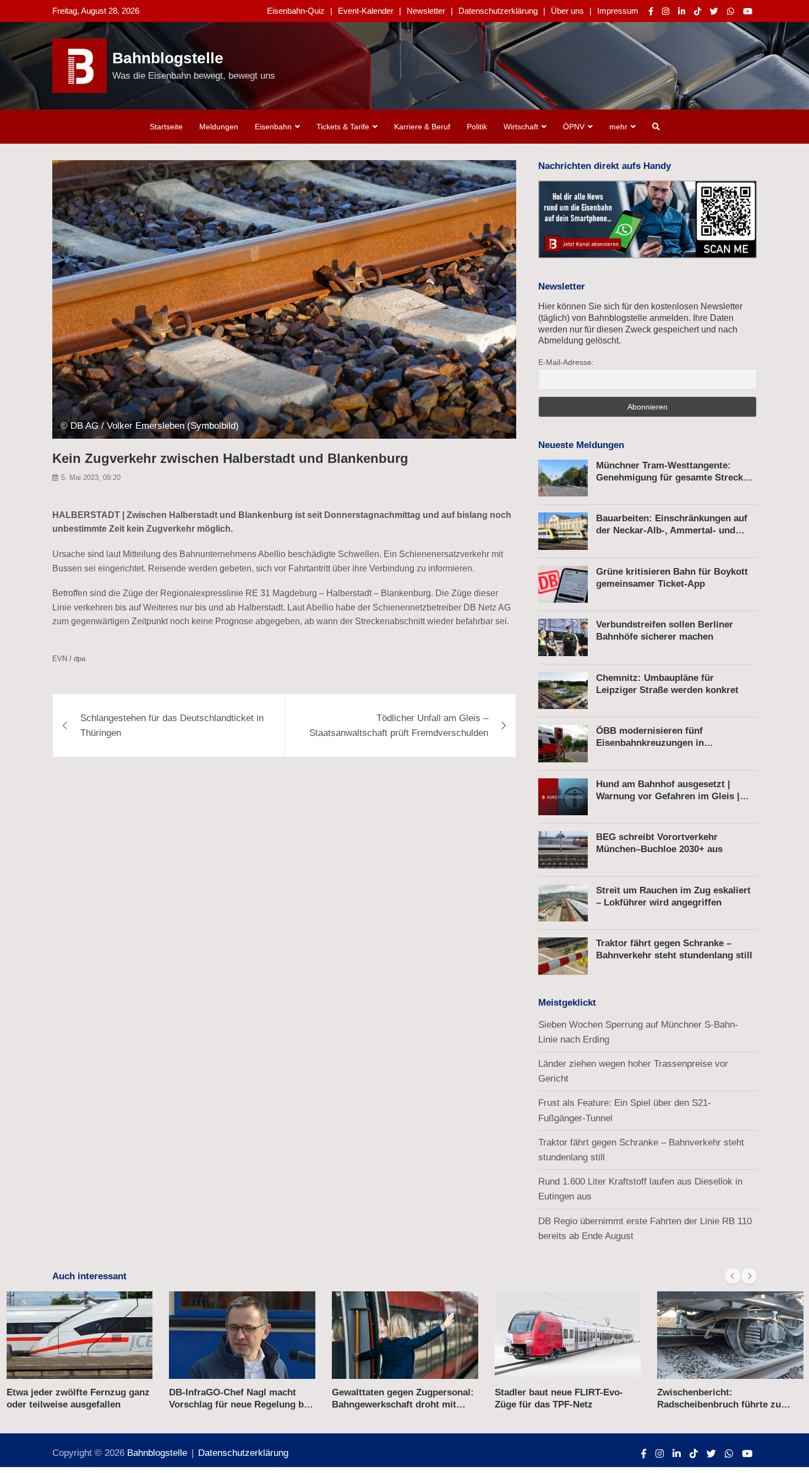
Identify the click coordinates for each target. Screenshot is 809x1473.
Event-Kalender (365, 10)
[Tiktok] (698, 11)
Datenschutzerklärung (498, 10)
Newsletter (426, 10)
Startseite (166, 126)
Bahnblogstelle (167, 58)
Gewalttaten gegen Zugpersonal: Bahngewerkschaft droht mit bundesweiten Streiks (403, 1404)
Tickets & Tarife (342, 126)
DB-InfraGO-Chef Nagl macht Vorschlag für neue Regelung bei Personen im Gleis (240, 1404)
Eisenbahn (273, 126)
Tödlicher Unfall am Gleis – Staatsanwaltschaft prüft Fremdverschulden (398, 725)
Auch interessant (89, 1276)
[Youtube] (748, 11)
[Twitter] (714, 11)
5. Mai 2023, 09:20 (91, 478)
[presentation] (732, 1276)
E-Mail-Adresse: (566, 362)
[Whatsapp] (731, 11)
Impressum (617, 10)
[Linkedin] (682, 11)
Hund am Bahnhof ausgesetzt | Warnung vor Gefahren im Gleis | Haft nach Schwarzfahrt (668, 796)
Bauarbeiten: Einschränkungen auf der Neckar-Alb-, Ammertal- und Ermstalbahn (671, 530)
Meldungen (218, 126)
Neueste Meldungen (581, 445)
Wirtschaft (521, 126)
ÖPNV (573, 126)
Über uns (567, 10)
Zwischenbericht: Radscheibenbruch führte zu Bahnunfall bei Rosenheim (719, 1404)
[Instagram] (666, 11)
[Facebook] (651, 11)
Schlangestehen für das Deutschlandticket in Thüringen (172, 725)
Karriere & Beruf (422, 126)
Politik (477, 126)
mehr (618, 126)
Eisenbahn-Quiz (296, 10)
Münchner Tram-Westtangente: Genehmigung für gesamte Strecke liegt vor (672, 477)
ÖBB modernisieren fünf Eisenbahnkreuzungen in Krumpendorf (650, 742)
